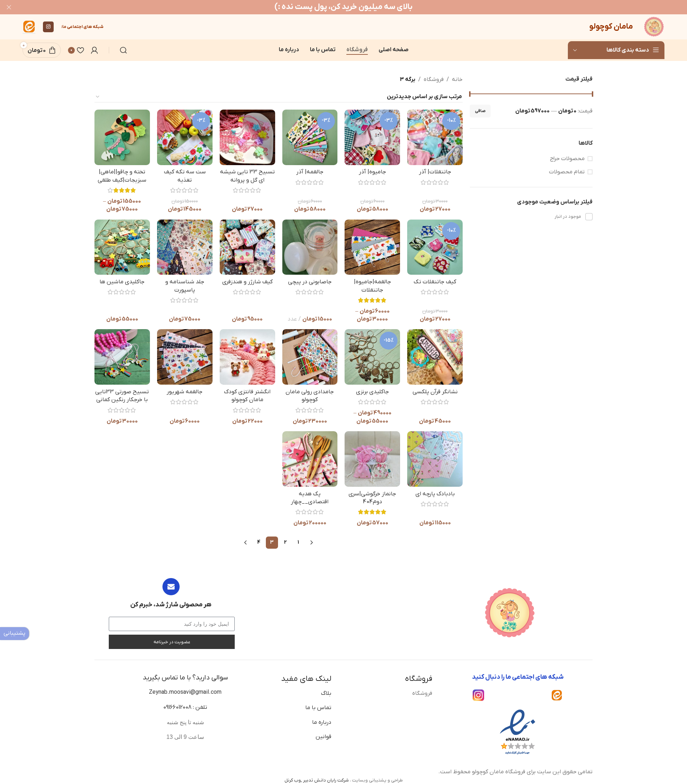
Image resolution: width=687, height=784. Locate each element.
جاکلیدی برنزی (372, 391)
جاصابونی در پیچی (310, 281)
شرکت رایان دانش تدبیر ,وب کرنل (316, 780)
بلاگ (326, 693)
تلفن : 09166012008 (185, 707)
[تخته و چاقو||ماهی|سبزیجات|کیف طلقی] (122, 137)
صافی (480, 111)
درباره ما (321, 722)
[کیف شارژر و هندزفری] (247, 247)
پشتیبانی (14, 633)
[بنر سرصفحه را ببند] (9, 7)
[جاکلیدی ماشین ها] (122, 247)
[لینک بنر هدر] (354, 7)
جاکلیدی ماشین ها (122, 281)
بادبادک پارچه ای (435, 493)
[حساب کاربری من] (94, 50)
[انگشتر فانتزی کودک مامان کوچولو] (247, 357)
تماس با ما (318, 707)
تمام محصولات (567, 171)
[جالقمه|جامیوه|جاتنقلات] (372, 247)
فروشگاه (434, 79)
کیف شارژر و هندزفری (247, 281)
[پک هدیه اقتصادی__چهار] (310, 459)
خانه (457, 79)
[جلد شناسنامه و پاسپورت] (185, 247)
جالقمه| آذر (309, 171)
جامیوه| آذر (372, 171)
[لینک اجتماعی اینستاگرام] (48, 26)
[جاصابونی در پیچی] (310, 247)
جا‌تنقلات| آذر (435, 171)
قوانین (323, 736)
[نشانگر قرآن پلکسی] (435, 357)
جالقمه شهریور (185, 391)
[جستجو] (123, 50)
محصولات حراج (567, 158)
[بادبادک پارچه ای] (435, 459)
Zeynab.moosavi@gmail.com (185, 692)
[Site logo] (654, 26)
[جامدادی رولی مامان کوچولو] (310, 357)
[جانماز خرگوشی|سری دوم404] (372, 459)
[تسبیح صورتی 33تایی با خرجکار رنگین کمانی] (122, 357)
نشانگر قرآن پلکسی (435, 391)
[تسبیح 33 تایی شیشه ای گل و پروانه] (247, 137)
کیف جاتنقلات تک (435, 281)
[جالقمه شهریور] (185, 357)
